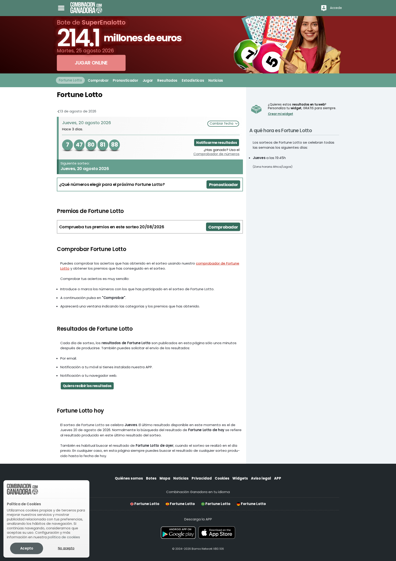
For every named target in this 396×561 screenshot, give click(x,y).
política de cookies (64, 537)
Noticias (181, 478)
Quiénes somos (129, 478)
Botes (151, 478)
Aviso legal (261, 478)
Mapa (165, 478)
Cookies (222, 478)
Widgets (240, 478)
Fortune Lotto (146, 503)
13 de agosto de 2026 (77, 111)
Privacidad (202, 478)
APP (277, 478)
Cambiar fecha (222, 123)
